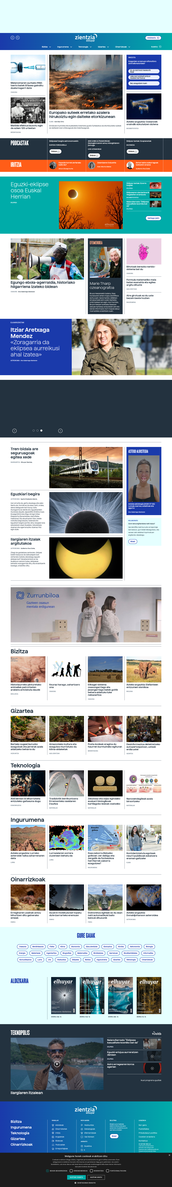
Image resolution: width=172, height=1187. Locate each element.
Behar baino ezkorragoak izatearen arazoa (147, 164)
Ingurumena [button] (63, 47)
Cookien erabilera (147, 1137)
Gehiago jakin (153, 218)
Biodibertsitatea (130, 953)
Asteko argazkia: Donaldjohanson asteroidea (142, 914)
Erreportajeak (61, 1148)
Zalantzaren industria (106, 163)
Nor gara (142, 1125)
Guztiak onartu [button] (76, 1177)
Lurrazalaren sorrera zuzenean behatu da (61, 854)
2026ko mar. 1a (85, 1017)
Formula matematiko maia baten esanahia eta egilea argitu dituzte (141, 282)
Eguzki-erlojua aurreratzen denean (122, 1053)
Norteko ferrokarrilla (58, 145)
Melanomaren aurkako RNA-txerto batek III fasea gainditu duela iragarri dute (27, 85)
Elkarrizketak (61, 1129)
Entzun (54, 151)
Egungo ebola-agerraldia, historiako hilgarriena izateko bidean (43, 284)
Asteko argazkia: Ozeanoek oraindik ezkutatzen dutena (142, 123)
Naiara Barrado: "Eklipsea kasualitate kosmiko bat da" (137, 204)
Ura (49, 960)
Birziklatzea (98, 953)
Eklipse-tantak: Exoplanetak (138, 141)
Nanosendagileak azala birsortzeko (139, 800)
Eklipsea (75, 960)
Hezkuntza (61, 960)
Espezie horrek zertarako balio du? (70, 164)
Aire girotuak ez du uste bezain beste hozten (140, 297)
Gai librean (89, 1137)
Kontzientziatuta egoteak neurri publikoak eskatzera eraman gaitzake (141, 856)
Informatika (148, 953)
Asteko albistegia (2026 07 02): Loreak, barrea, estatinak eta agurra (141, 506)
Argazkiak (59, 1137)
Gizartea (116, 960)
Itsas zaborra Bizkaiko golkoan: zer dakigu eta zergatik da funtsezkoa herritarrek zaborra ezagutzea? (101, 858)
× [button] (169, 1155)
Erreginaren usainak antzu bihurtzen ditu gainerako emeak (26, 915)
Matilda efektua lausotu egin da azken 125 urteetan (27, 127)
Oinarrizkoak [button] (121, 47)
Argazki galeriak (19, 383)
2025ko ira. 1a (141, 1017)
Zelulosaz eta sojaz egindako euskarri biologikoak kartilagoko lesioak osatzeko (104, 801)
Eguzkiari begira (25, 494)
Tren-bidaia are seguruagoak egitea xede (24, 453)
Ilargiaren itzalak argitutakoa (25, 541)
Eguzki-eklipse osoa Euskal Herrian (30, 190)
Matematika (82, 953)
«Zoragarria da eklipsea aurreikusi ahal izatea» (35, 342)
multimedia (130, 145)
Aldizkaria (151, 38)
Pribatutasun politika (148, 1133)
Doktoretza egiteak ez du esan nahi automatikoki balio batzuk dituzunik (105, 915)
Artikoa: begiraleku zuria (36, 392)
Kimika (121, 947)
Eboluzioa (108, 947)
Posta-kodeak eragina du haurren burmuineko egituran (105, 745)
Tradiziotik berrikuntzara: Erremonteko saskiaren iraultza (63, 801)
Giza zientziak (91, 947)
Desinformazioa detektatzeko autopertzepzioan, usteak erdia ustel (143, 747)
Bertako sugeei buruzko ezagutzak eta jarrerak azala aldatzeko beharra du (27, 747)
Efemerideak (90, 1133)
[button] (12, 37)
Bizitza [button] (45, 47)
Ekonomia (75, 947)
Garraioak (113, 953)
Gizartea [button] (101, 47)
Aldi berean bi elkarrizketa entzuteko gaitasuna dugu (26, 800)
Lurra (40, 960)
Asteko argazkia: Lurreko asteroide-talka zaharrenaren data (27, 856)
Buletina (154, 47)
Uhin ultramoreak (94, 149)
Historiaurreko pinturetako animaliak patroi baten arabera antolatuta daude (26, 687)
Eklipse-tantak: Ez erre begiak (136, 184)
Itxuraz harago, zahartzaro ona (64, 686)
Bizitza (88, 960)
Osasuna (22, 947)
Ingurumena (102, 960)
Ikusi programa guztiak (151, 1080)
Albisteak (59, 1125)
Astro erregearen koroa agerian (120, 1065)
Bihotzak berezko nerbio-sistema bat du (140, 268)
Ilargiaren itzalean (27, 1093)
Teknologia (131, 960)
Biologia (149, 947)
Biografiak (67, 953)
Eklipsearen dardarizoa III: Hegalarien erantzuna (137, 193)
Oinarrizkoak (147, 960)
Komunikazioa (25, 960)
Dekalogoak (89, 1129)
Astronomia (135, 947)
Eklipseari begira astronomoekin (63, 141)
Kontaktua (143, 1141)
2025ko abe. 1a (113, 1017)
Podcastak (20, 142)
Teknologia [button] (83, 47)
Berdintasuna (38, 947)
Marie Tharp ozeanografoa (102, 285)
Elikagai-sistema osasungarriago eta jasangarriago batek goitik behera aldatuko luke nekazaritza (103, 689)
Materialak (35, 953)
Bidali (132, 541)
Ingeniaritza (51, 953)
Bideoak (59, 1141)
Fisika (52, 947)
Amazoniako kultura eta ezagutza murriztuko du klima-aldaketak (63, 747)
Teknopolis (20, 1032)
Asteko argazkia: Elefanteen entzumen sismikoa (142, 686)
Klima (62, 947)
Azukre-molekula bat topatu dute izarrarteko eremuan (65, 914)
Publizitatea (144, 1129)
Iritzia (16, 164)
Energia (22, 953)
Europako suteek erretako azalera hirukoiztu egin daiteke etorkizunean (82, 114)
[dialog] (86, 1170)
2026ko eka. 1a (56, 1017)
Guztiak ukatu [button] (96, 1177)
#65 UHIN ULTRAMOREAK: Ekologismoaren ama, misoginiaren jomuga (103, 143)
